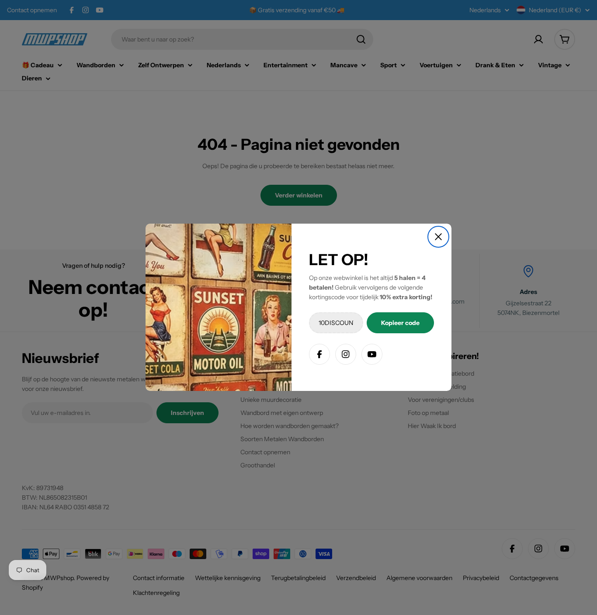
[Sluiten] (438, 236)
